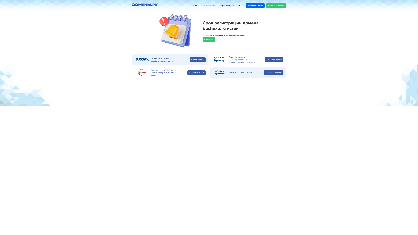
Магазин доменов (255, 5)
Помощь (196, 5)
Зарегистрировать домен (231, 5)
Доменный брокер (276, 5)
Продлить (208, 39)
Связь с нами (209, 5)
